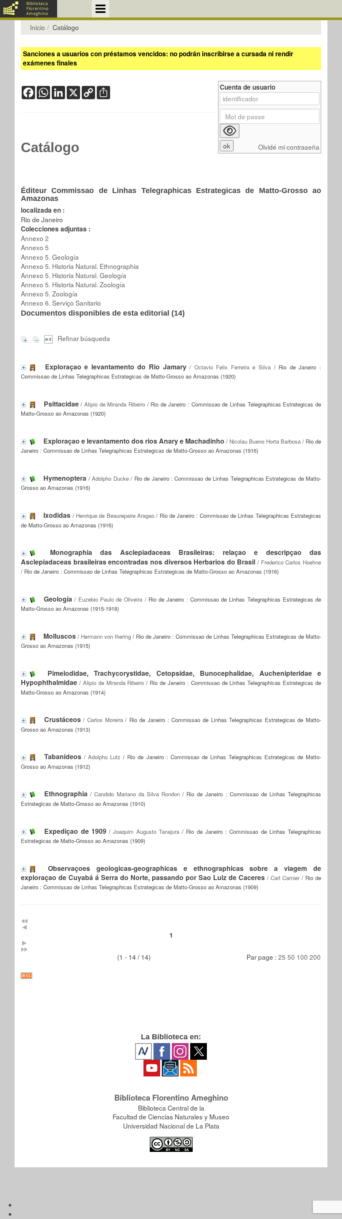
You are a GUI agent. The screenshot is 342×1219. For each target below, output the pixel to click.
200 (315, 956)
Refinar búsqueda (84, 338)
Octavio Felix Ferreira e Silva (232, 367)
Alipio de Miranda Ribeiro (114, 404)
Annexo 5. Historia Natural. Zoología (73, 284)
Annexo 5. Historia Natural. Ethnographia (80, 266)
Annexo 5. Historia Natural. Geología (73, 275)
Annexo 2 (35, 238)
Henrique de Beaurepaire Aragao (115, 515)
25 (282, 956)
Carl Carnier (285, 878)
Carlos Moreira (105, 720)
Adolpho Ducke (110, 478)
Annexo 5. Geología (50, 256)
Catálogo (50, 147)
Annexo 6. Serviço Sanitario (61, 302)
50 (291, 956)
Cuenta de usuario (247, 87)
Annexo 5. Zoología (49, 293)
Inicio (37, 27)
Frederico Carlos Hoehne (291, 562)
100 (302, 956)
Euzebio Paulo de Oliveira (110, 599)
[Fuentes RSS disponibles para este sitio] (171, 976)
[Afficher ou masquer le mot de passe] (229, 131)
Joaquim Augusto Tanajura (146, 831)
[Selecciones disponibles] (49, 338)
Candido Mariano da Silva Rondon (137, 794)
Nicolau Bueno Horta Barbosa (265, 441)
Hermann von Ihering (106, 636)
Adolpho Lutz (104, 757)
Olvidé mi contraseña (288, 147)
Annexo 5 (35, 247)
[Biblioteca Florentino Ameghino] (28, 9)
